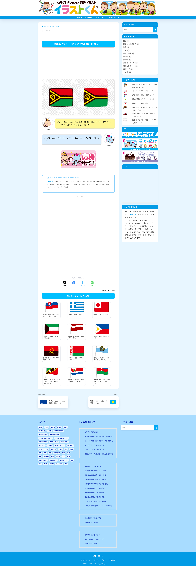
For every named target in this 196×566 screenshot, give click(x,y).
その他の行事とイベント (45, 438)
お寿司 (40, 427)
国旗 (113, 291)
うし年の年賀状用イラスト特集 (95, 475)
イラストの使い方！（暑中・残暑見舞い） (99, 441)
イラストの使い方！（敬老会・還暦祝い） (99, 436)
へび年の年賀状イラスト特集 (95, 493)
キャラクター (64, 442)
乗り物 (60, 449)
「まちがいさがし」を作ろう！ (95, 539)
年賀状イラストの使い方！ (94, 466)
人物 (126, 50)
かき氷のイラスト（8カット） (143, 95)
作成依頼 (88, 17)
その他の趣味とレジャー (61, 438)
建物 (68, 453)
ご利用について (100, 17)
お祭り (59, 427)
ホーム (79, 17)
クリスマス (42, 445)
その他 (127, 72)
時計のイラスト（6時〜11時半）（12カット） (144, 121)
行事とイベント (130, 63)
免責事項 (112, 560)
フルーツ (53, 449)
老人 (63, 456)
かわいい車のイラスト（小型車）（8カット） (144, 115)
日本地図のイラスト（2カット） (144, 99)
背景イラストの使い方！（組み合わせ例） (99, 454)
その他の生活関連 (55, 434)
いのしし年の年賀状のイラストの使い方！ (99, 506)
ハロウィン (70, 445)
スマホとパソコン (60, 445)
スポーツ (127, 69)
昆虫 (40, 456)
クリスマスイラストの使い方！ (95, 445)
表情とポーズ (53, 460)
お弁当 (46, 427)
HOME (99, 556)
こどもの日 (42, 431)
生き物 (127, 56)
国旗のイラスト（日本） (141, 103)
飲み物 (51, 464)
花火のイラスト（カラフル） (143, 91)
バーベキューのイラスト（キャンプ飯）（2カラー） (144, 108)
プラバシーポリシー (100, 560)
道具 (72, 460)
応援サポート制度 (91, 544)
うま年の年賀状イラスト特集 (95, 497)
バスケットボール (43, 449)
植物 (52, 456)
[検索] (155, 29)
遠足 (40, 464)
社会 (126, 47)
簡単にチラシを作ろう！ (93, 535)
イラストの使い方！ (91, 432)
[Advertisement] (78, 63)
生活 (126, 41)
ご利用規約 (50, 182)
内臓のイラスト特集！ (92, 522)
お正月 (53, 427)
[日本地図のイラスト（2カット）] (140, 97)
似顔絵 (71, 449)
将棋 (63, 453)
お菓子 (65, 427)
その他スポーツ (54, 442)
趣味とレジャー (130, 66)
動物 (40, 453)
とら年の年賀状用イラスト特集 (95, 479)
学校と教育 (128, 53)
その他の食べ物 (43, 442)
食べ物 (127, 60)
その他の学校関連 (58, 431)
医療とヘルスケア (131, 44)
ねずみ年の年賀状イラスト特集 (95, 471)
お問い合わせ (114, 17)
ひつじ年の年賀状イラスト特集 (95, 501)
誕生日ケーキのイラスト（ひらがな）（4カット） (144, 85)
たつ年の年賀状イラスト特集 (95, 488)
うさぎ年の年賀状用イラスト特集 (96, 484)
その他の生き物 (43, 434)
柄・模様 (46, 456)
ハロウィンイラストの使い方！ (95, 450)
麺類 (66, 464)
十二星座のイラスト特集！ (94, 518)
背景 (68, 456)
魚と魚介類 (59, 464)
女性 (50, 453)
